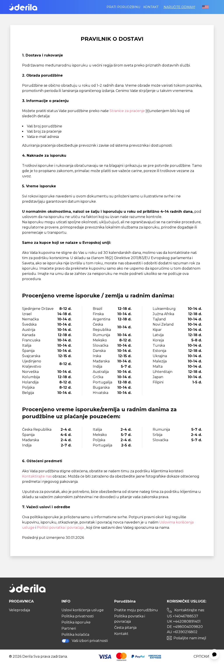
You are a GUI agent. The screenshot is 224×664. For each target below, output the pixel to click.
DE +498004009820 (185, 627)
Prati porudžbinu (123, 7)
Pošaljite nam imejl (189, 638)
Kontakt (150, 7)
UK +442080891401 (184, 621)
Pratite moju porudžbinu (136, 610)
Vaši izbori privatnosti (90, 641)
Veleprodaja (19, 610)
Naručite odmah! (179, 7)
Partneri (68, 628)
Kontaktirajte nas (37, 476)
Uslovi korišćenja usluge (82, 610)
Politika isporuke (76, 622)
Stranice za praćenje (128, 111)
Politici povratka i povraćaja (61, 527)
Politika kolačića (75, 634)
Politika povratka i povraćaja (129, 619)
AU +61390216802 (182, 632)
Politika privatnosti (77, 616)
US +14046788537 (182, 616)
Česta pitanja (125, 627)
